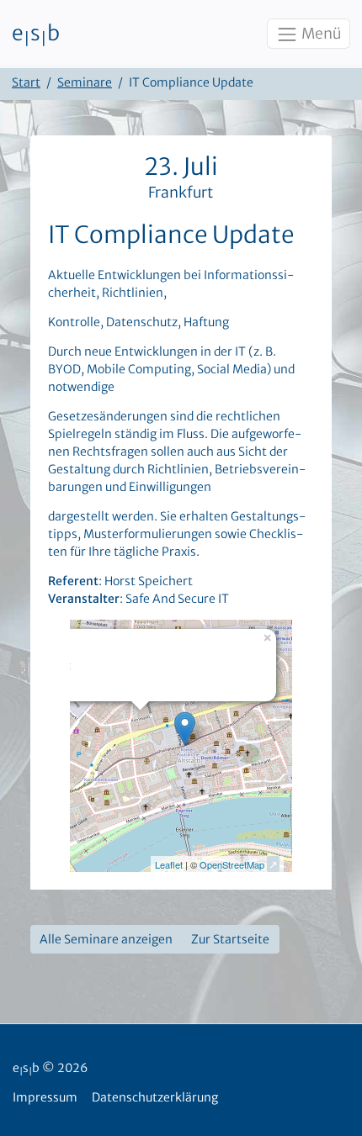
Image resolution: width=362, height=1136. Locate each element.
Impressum (45, 1097)
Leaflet (169, 864)
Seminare (84, 82)
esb (36, 34)
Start (26, 82)
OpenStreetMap (232, 864)
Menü (320, 33)
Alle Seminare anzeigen (106, 939)
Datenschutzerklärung (155, 1097)
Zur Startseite (230, 939)
